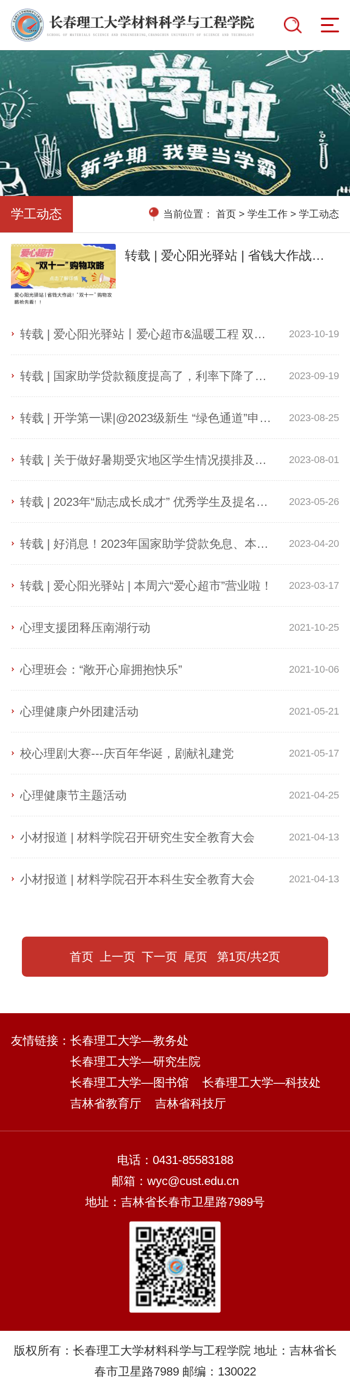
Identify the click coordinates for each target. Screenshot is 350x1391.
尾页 (195, 956)
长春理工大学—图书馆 (129, 1082)
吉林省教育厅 (105, 1103)
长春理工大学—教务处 (129, 1040)
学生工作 (267, 214)
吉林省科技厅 (190, 1103)
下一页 (159, 956)
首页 (226, 214)
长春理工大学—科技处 (261, 1082)
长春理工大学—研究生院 (135, 1061)
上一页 (117, 956)
